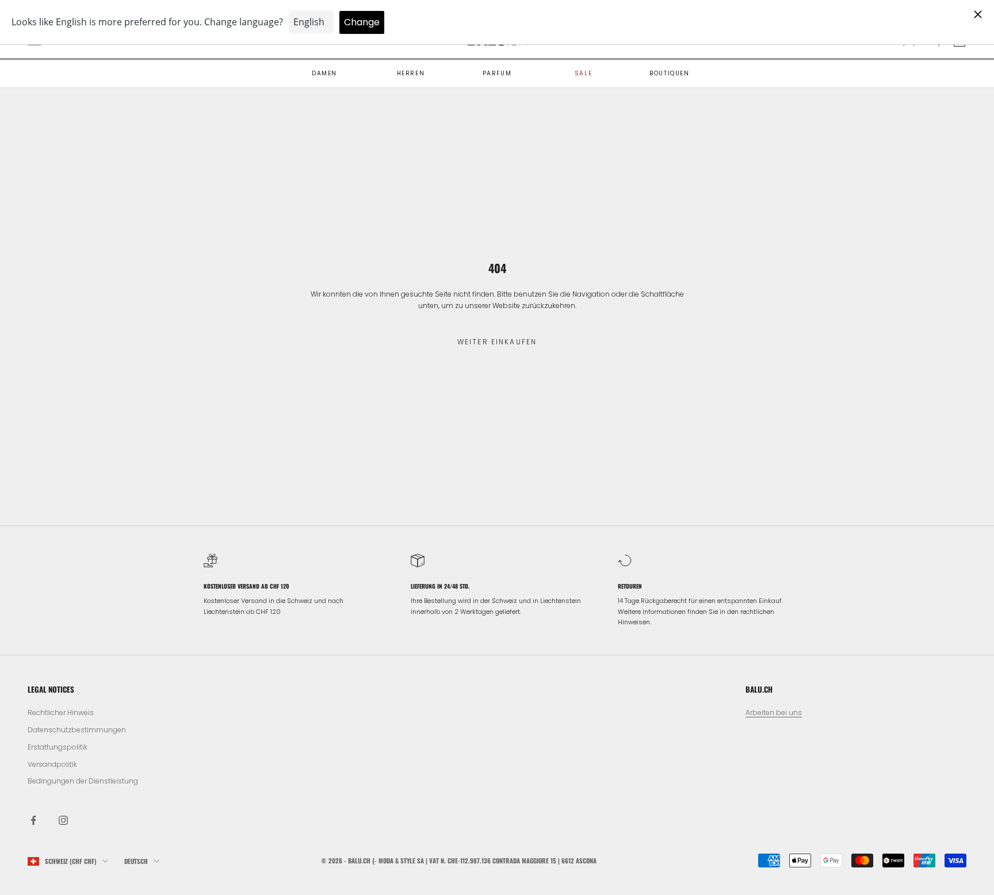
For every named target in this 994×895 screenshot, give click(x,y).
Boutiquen (669, 73)
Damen (324, 73)
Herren (411, 73)
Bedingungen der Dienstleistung (83, 781)
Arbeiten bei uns (774, 712)
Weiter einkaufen (497, 342)
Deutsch (136, 861)
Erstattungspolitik (57, 747)
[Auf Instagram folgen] (63, 820)
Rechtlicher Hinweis (61, 712)
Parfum (497, 73)
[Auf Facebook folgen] (33, 820)
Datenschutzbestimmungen (77, 730)
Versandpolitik (52, 764)
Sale (583, 73)
